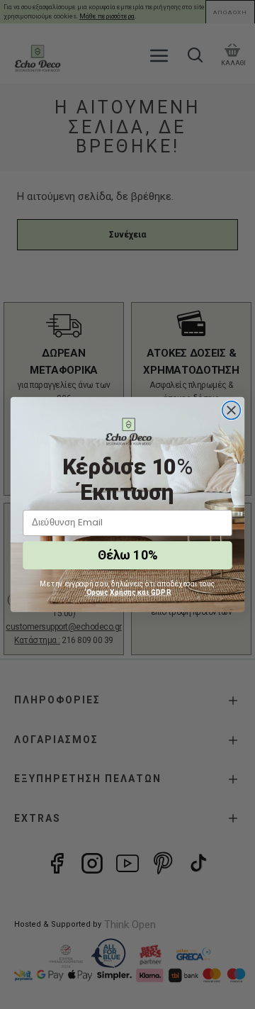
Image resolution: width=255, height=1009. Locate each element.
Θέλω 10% (127, 555)
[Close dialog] (231, 410)
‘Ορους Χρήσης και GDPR (127, 592)
